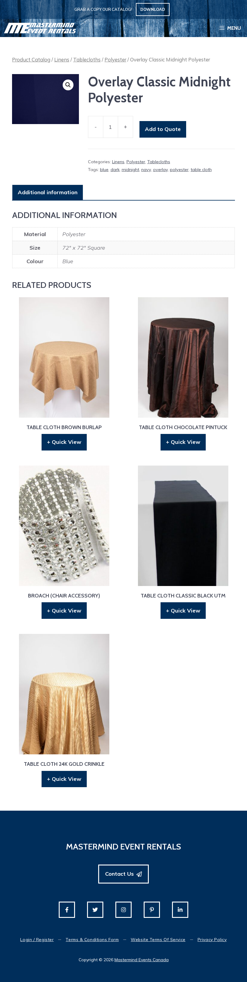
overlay (160, 169)
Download (152, 9)
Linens (61, 59)
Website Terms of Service (158, 939)
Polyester (115, 59)
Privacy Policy (212, 939)
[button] (68, 84)
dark (115, 169)
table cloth (201, 169)
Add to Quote (163, 129)
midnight (130, 169)
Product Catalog (31, 59)
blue (104, 169)
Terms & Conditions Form (92, 939)
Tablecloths (87, 59)
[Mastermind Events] (40, 28)
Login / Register (37, 939)
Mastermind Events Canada (141, 959)
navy (146, 169)
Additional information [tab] (47, 192)
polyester (179, 169)
